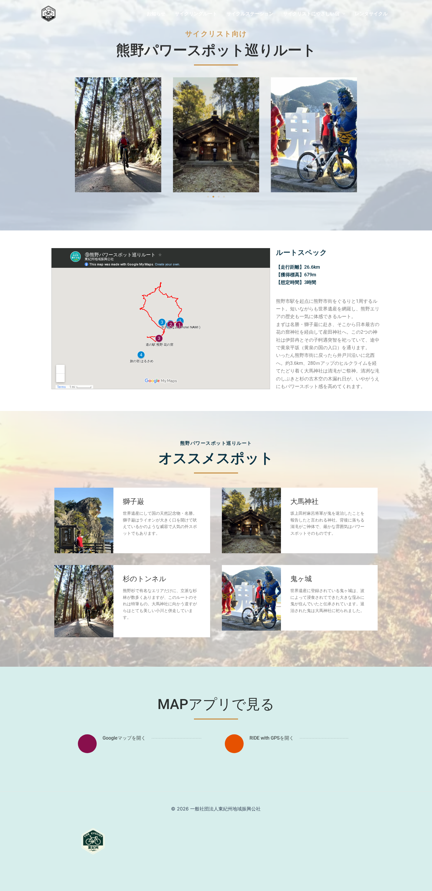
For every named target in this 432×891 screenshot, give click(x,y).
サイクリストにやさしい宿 (311, 13)
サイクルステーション (250, 13)
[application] (342, 13)
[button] (75, 132)
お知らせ (156, 13)
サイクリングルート (196, 13)
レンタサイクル (371, 13)
